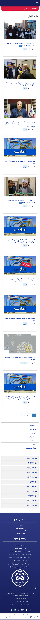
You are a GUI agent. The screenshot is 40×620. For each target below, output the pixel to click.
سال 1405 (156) (32, 458)
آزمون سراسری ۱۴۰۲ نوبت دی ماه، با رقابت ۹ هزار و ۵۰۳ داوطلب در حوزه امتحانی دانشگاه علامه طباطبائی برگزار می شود (20, 124)
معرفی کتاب (24, 363)
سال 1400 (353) (32, 482)
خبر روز (25, 49)
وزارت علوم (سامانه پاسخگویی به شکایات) (19, 558)
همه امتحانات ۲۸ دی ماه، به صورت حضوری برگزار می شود (20, 162)
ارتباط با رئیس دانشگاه (20, 531)
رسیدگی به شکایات (20, 533)
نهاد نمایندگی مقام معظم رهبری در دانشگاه (20, 554)
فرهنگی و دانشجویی (30, 448)
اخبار (25, 8)
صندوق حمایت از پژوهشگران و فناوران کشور (20, 564)
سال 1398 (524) (32, 491)
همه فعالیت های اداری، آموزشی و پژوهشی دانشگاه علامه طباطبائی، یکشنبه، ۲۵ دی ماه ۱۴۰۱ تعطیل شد (20, 398)
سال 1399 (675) (32, 487)
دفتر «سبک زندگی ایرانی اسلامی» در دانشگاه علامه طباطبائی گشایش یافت (21, 201)
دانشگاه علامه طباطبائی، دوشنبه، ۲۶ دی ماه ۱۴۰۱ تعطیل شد (20, 319)
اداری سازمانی (32, 440)
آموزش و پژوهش (31, 437)
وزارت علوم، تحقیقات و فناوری (19, 561)
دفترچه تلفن (20, 526)
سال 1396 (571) (32, 501)
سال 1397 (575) (32, 496)
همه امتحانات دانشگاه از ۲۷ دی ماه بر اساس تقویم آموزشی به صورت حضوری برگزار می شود (21, 241)
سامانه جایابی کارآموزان (20, 548)
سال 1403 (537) (32, 468)
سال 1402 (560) (32, 472)
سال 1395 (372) (32, 505)
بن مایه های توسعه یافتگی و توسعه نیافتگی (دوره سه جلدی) (20, 358)
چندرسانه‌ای (33, 425)
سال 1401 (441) (32, 477)
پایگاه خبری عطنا (20, 528)
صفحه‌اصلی (33, 8)
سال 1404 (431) (32, 463)
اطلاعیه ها (33, 444)
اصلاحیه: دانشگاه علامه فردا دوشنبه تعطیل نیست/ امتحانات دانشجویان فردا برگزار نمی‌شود (21, 280)
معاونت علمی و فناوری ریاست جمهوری (20, 551)
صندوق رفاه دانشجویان (20, 545)
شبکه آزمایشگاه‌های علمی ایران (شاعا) (20, 567)
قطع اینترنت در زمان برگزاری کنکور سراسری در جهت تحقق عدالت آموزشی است (20, 84)
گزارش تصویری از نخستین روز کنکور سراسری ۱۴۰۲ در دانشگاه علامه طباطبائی (20, 44)
